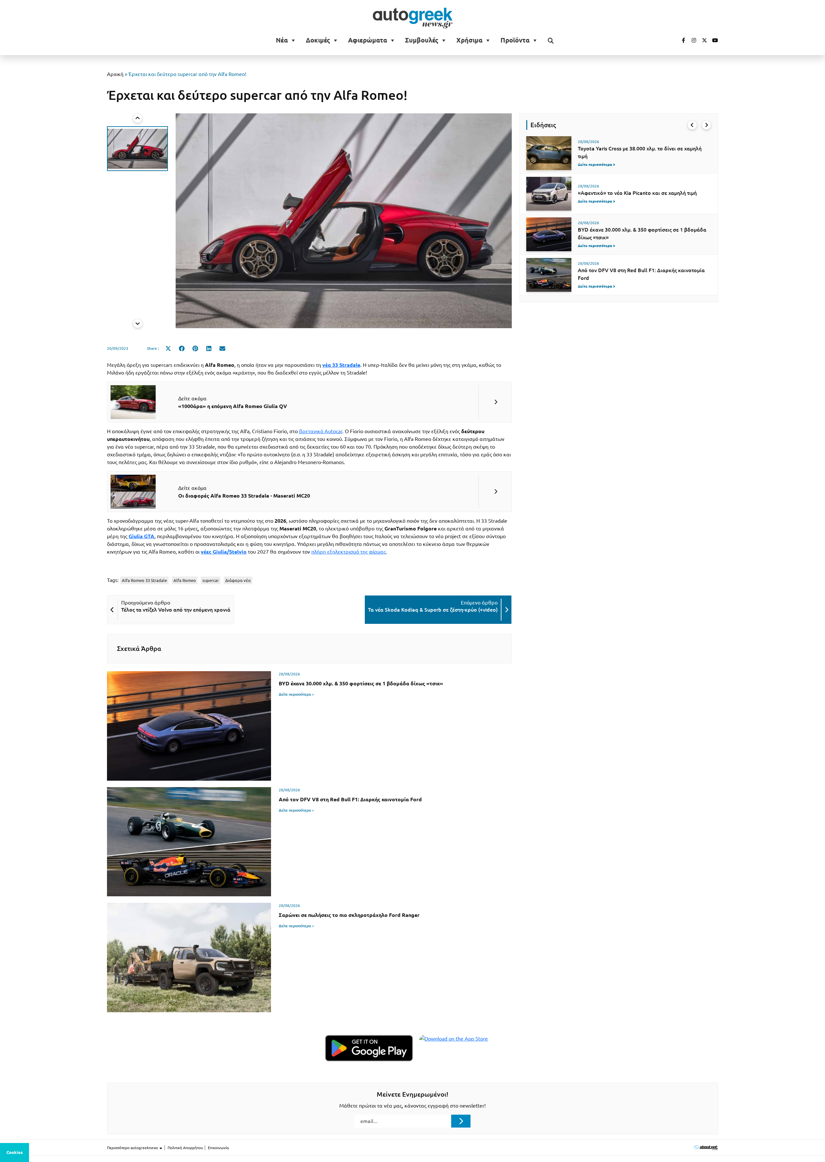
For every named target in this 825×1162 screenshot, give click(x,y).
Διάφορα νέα (238, 580)
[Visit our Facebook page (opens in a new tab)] (680, 40)
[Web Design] (706, 1147)
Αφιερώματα (367, 40)
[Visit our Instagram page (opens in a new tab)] (691, 40)
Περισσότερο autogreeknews (133, 1148)
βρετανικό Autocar (320, 431)
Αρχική (115, 74)
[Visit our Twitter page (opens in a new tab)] (702, 40)
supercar (210, 580)
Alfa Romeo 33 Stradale (144, 580)
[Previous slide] (137, 118)
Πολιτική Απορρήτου (185, 1148)
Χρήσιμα (469, 40)
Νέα (282, 40)
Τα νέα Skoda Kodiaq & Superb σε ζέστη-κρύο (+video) (433, 610)
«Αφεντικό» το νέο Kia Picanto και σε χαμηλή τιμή (637, 193)
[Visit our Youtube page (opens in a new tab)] (713, 40)
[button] (137, 148)
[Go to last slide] (692, 125)
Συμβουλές (421, 40)
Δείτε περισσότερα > (296, 694)
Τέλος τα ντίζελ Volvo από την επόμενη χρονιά (175, 610)
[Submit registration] (461, 1121)
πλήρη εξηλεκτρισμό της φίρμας (348, 552)
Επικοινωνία (218, 1148)
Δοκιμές (318, 40)
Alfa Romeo (184, 580)
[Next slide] (137, 323)
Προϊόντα (514, 40)
